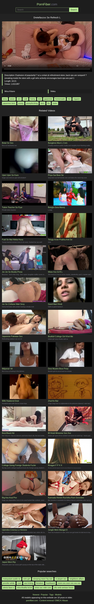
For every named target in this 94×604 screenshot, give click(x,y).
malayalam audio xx (11, 579)
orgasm (76, 99)
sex (19, 99)
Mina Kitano (10, 91)
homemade (60, 99)
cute (25, 99)
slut (39, 99)
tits (48, 103)
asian (12, 99)
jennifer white (9, 583)
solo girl (26, 579)
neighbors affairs (76, 579)
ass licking (28, 583)
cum (19, 583)
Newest (36, 595)
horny (32, 99)
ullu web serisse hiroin (63, 588)
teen (42, 103)
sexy (5, 99)
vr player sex (60, 579)
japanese (48, 99)
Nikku (53, 91)
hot (69, 99)
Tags (51, 595)
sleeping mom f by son (43, 579)
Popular (44, 595)
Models (58, 595)
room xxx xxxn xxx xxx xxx (69, 583)
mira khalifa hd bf (24, 588)
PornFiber (47, 4)
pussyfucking (32, 103)
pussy (20, 103)
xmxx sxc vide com (43, 588)
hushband (50, 583)
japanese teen (9, 103)
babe (55, 103)
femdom (39, 583)
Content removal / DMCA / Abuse (53, 600)
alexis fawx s (8, 588)
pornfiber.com (32, 600)
